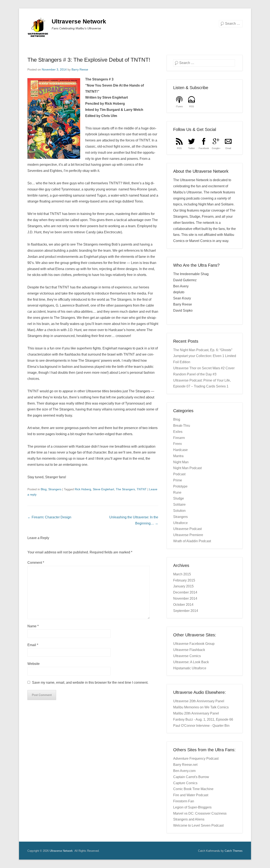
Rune (177, 492)
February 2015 (184, 580)
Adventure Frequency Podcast (196, 758)
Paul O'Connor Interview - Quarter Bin (201, 725)
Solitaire (179, 504)
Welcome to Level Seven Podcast (198, 825)
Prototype (180, 486)
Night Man (181, 462)
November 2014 (185, 598)
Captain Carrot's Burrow (191, 777)
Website (33, 664)
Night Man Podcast (187, 468)
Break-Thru (181, 425)
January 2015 (183, 586)
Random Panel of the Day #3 (194, 374)
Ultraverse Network (79, 21)
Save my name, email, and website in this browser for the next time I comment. (90, 682)
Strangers (54, 489)
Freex (177, 444)
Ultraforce (180, 523)
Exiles (177, 431)
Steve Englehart (103, 489)
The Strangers (125, 489)
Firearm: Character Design (49, 517)
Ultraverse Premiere (188, 535)
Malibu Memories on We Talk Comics (201, 707)
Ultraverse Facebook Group (194, 643)
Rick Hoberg (83, 489)
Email (32, 645)
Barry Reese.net (185, 764)
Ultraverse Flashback (189, 650)
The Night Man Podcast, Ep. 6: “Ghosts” (202, 350)
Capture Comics (185, 783)
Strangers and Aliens (188, 819)
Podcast (179, 474)
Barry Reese (80, 69)
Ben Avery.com (184, 771)
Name (33, 626)
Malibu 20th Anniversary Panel (196, 713)
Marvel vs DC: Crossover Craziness (200, 813)
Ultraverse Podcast (187, 529)
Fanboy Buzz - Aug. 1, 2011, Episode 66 (203, 719)
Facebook (204, 148)
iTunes (179, 106)
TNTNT (142, 489)
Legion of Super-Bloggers (192, 807)
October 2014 (183, 604)
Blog (44, 489)
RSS (191, 106)
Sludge (178, 498)
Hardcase (180, 450)
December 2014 (185, 592)
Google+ (216, 148)
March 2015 (182, 574)
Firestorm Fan (183, 801)
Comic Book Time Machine (193, 789)
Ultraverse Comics (187, 656)
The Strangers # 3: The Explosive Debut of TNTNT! (88, 60)
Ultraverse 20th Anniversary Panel (198, 701)
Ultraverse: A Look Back (191, 662)
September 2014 (185, 611)
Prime (177, 480)
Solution (179, 510)
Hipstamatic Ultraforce (189, 668)
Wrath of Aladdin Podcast (192, 541)
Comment (35, 562)
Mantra (178, 456)
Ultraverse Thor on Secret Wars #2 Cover (204, 368)
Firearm (179, 438)
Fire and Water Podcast (190, 795)
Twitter (191, 148)
